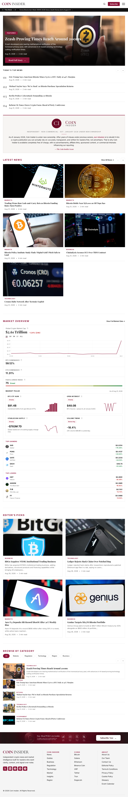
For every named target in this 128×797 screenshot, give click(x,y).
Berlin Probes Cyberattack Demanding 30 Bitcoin (30, 95)
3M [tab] (14, 336)
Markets (16, 656)
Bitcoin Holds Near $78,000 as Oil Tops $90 (85, 203)
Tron (76, 776)
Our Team (106, 758)
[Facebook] (15, 769)
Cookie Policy (107, 776)
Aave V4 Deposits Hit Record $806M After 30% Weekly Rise (30, 623)
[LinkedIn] (10, 769)
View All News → (107, 160)
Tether (77, 773)
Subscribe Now (108, 738)
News (49, 754)
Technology (42, 656)
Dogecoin (78, 780)
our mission (99, 137)
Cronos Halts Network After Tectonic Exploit (24, 301)
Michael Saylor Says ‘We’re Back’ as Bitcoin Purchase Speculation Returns (41, 86)
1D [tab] (7, 336)
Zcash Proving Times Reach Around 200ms (43, 38)
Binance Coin (79, 765)
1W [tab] (10, 336)
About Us (105, 754)
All (6, 656)
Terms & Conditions (110, 769)
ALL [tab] (21, 336)
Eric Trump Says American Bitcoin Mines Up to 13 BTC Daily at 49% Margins (42, 77)
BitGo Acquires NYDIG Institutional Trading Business (30, 561)
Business (66, 656)
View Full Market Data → (115, 321)
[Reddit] (20, 769)
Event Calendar (108, 784)
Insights (50, 776)
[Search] (104, 4)
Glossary (105, 780)
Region (54, 656)
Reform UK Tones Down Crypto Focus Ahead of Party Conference (37, 105)
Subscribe (114, 4)
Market (50, 773)
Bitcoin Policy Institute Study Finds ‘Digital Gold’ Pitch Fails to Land (32, 253)
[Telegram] (25, 769)
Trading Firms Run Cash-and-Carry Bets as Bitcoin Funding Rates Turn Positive (31, 204)
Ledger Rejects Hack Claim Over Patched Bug (89, 561)
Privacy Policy (107, 773)
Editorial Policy (108, 765)
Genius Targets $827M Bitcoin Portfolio (86, 622)
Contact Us (106, 762)
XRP (76, 769)
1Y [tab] (17, 336)
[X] (5, 769)
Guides (49, 758)
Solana (77, 758)
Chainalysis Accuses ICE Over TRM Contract (86, 252)
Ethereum (78, 762)
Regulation (28, 656)
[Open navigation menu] (123, 3)
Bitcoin (77, 754)
